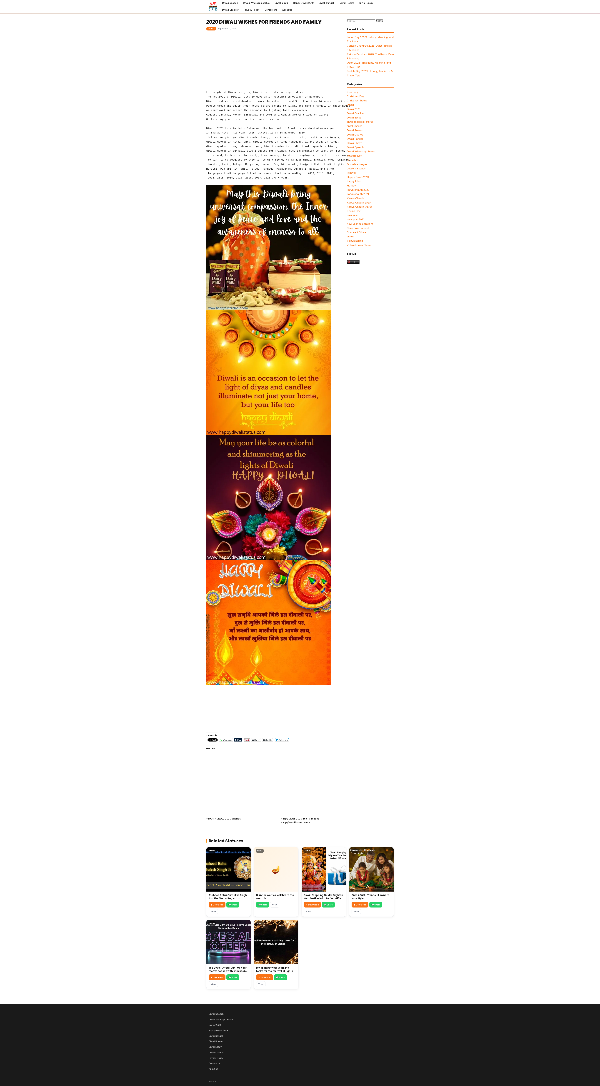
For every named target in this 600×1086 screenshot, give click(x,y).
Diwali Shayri (354, 143)
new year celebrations (360, 223)
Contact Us (271, 9)
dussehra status (356, 168)
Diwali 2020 (281, 3)
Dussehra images (357, 164)
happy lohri (353, 181)
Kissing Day (353, 211)
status (211, 28)
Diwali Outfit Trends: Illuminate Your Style (370, 896)
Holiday (351, 185)
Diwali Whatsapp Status (256, 3)
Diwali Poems (347, 3)
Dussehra (352, 160)
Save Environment (358, 228)
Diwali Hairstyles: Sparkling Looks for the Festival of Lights (274, 969)
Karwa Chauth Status (359, 206)
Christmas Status (357, 100)
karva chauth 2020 (358, 189)
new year (352, 215)
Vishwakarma (355, 240)
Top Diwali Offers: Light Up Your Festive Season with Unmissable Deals (228, 971)
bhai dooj (352, 92)
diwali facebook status (360, 121)
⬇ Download (217, 904)
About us (287, 9)
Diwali (350, 104)
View (213, 911)
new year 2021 (355, 219)
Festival (351, 172)
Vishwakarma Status (359, 245)
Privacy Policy (251, 9)
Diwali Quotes (355, 134)
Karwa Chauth (355, 198)
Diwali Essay (366, 3)
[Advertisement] (274, 60)
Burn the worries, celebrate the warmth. (275, 896)
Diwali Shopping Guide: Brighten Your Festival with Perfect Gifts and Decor (323, 898)
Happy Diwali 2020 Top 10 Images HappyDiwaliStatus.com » (300, 820)
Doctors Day (354, 155)
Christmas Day (355, 96)
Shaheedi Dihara (356, 232)
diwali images (354, 126)
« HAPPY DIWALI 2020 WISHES (223, 818)
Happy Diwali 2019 (303, 3)
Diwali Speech (230, 3)
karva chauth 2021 (358, 194)
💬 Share (232, 904)
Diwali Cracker (230, 9)
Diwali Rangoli (327, 3)
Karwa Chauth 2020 (359, 202)
